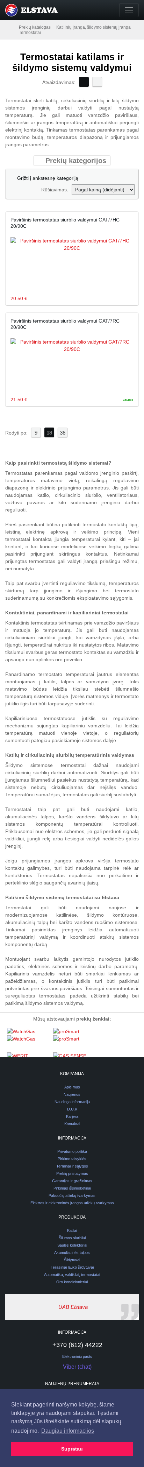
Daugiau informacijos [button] (67, 1431)
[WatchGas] (28, 1040)
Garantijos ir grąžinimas (72, 1181)
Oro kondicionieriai (72, 1282)
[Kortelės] (84, 82)
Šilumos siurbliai (72, 1238)
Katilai (72, 1230)
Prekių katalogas (35, 27)
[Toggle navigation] (129, 10)
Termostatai (30, 32)
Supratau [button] (72, 1449)
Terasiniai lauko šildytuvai (72, 1267)
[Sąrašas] (97, 82)
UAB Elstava (73, 1307)
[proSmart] (74, 1040)
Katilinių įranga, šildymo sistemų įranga (93, 27)
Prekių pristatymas (72, 1173)
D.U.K (72, 1109)
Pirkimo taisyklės (72, 1159)
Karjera (72, 1116)
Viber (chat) (77, 1367)
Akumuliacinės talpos (72, 1252)
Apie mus (72, 1087)
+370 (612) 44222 (77, 1345)
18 (49, 433)
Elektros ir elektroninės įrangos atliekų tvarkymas (72, 1203)
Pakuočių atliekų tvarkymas (72, 1195)
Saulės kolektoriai (72, 1245)
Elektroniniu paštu (77, 1356)
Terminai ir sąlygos (72, 1166)
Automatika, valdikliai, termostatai (72, 1274)
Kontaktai (72, 1124)
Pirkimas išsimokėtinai (72, 1188)
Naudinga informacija (72, 1102)
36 (62, 433)
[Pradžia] (11, 26)
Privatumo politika (72, 1151)
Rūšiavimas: (54, 189)
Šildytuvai (72, 1260)
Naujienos (72, 1094)
